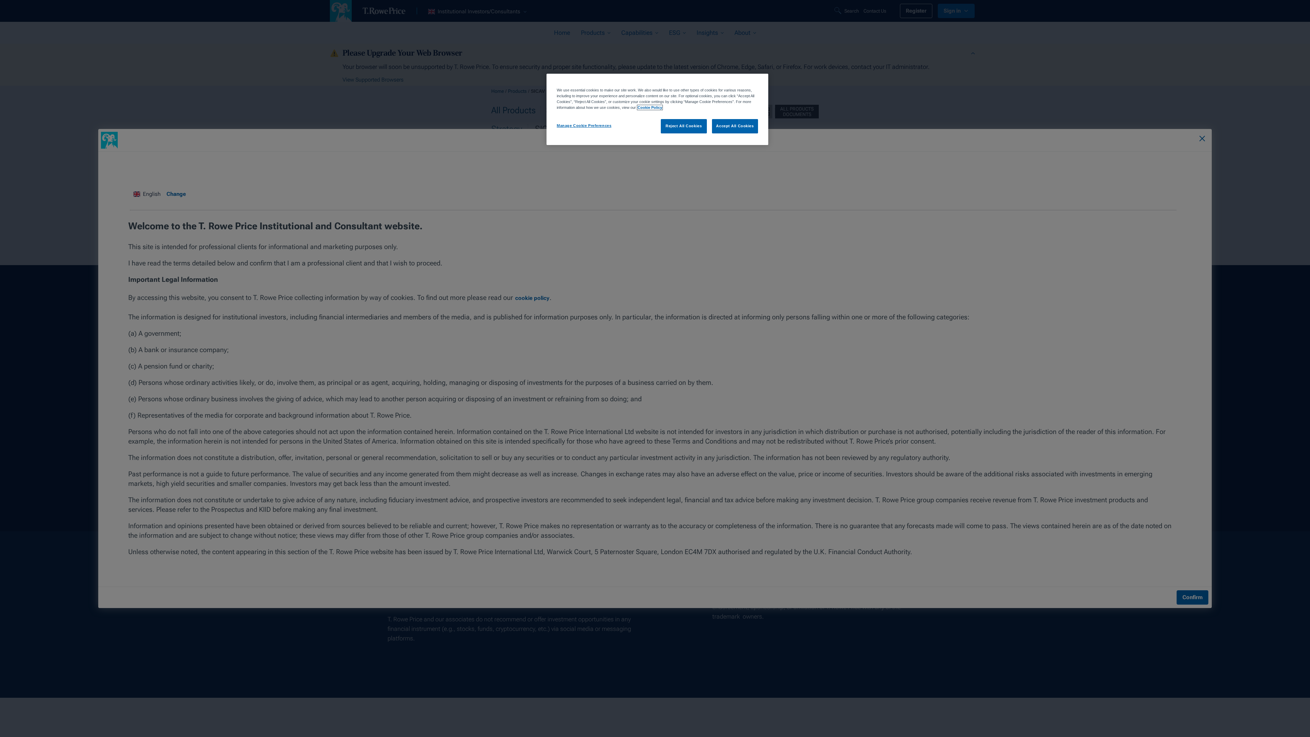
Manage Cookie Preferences (584, 126)
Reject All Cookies (684, 126)
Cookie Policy (650, 107)
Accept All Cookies (735, 126)
